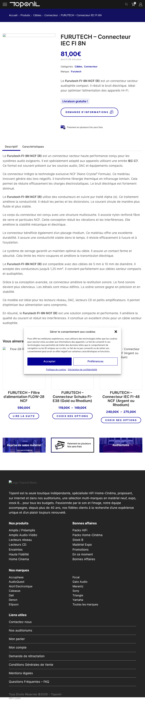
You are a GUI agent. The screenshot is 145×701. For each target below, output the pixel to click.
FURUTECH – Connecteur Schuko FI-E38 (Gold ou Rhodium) (72, 397)
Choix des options (72, 416)
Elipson (14, 604)
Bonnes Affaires (83, 559)
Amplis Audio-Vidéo (23, 535)
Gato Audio (80, 581)
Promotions (80, 549)
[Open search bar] (127, 4)
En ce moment (82, 554)
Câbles (37, 15)
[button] (116, 331)
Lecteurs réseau (20, 540)
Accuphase (16, 577)
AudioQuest (16, 581)
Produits (25, 15)
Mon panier (17, 639)
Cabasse (14, 590)
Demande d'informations (87, 112)
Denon (13, 600)
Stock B (77, 540)
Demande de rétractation (27, 656)
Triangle (77, 595)
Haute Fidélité (19, 554)
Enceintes (16, 549)
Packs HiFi (79, 530)
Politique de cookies (56, 369)
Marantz (77, 586)
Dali (11, 595)
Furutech (76, 71)
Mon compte (18, 647)
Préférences (95, 361)
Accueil (13, 15)
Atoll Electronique (20, 586)
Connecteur (51, 15)
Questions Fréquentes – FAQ (29, 681)
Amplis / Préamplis (22, 530)
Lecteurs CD (17, 544)
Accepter (50, 361)
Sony (75, 590)
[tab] (11, 146)
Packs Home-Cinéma (87, 535)
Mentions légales (21, 673)
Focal (76, 577)
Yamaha (77, 600)
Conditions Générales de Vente (31, 664)
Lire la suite (24, 416)
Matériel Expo (82, 544)
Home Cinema (19, 559)
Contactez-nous (20, 622)
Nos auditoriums (20, 630)
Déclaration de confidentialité (82, 369)
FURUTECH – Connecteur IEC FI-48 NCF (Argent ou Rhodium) (121, 399)
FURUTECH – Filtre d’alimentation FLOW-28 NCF (24, 397)
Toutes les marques (85, 604)
